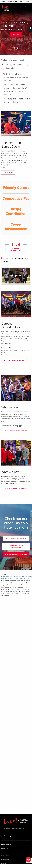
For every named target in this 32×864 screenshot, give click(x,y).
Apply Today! (16, 34)
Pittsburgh (5, 860)
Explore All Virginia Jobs (16, 249)
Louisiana (4, 848)
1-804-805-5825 (5, 832)
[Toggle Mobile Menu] (29, 6)
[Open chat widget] (28, 859)
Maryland (4, 852)
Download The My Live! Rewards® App (12, 1)
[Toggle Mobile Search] (26, 6)
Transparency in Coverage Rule (10, 583)
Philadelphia (5, 856)
